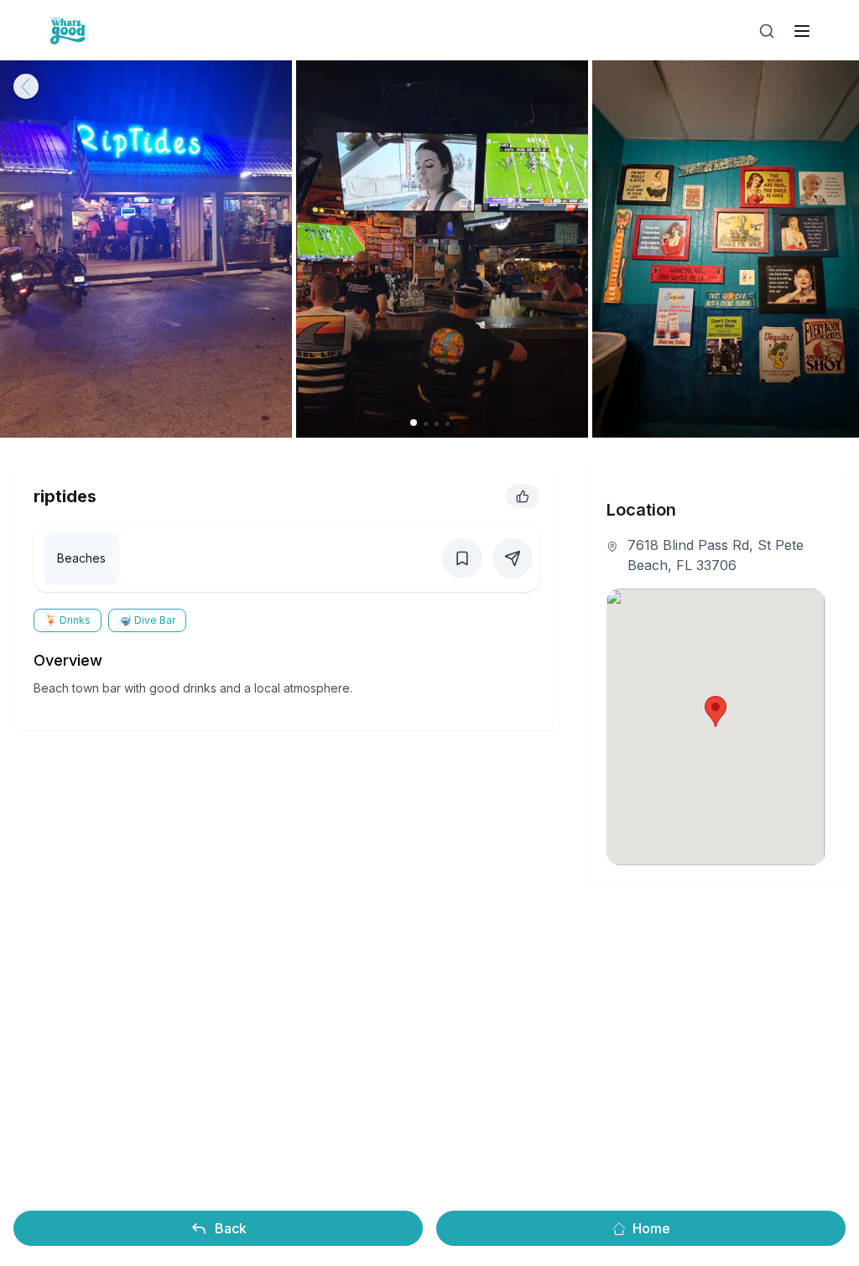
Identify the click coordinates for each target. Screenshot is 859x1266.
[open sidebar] (802, 31)
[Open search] (767, 31)
